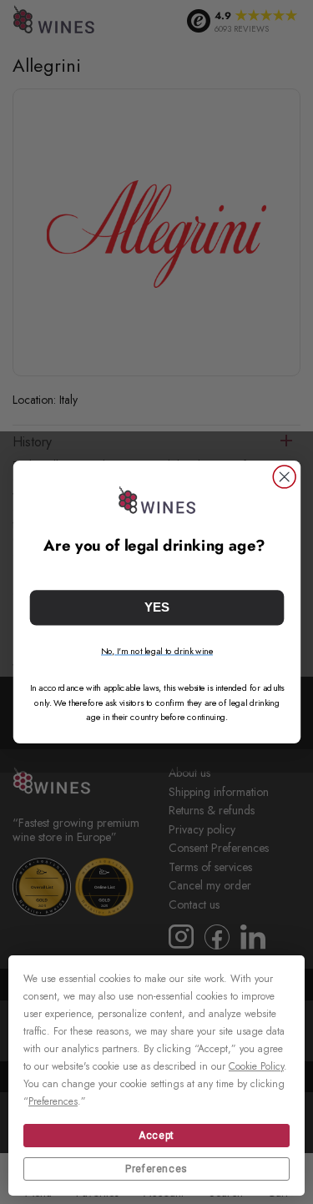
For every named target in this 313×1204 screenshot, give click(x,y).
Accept (156, 1135)
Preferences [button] (53, 1101)
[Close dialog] (284, 477)
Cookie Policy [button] (256, 1066)
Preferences (156, 1169)
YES (156, 608)
